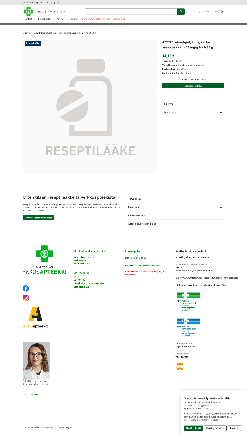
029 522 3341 (181, 356)
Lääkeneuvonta (136, 215)
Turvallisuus (135, 198)
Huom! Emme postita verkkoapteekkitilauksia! (103, 18)
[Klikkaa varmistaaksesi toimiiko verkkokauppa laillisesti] (206, 301)
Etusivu (26, 32)
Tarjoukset (72, 18)
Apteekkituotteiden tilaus (142, 223)
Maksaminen (135, 207)
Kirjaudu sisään (209, 11)
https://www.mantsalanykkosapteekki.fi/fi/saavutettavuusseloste (206, 277)
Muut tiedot (170, 112)
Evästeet (179, 267)
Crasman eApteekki (65, 427)
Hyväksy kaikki (193, 428)
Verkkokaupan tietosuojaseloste (191, 264)
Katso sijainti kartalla (84, 257)
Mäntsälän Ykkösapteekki (50, 11)
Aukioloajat (51, 2)
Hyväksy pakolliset (215, 428)
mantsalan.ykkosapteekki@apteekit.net (142, 265)
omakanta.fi (111, 204)
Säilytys (168, 103)
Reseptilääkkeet (45, 18)
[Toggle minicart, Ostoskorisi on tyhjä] (222, 12)
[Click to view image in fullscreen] (90, 107)
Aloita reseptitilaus (193, 85)
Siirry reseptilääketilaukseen (38, 217)
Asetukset (235, 428)
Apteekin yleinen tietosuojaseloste (192, 257)
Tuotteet (28, 18)
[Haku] (181, 11)
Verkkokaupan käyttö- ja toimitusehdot (194, 270)
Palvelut (60, 18)
